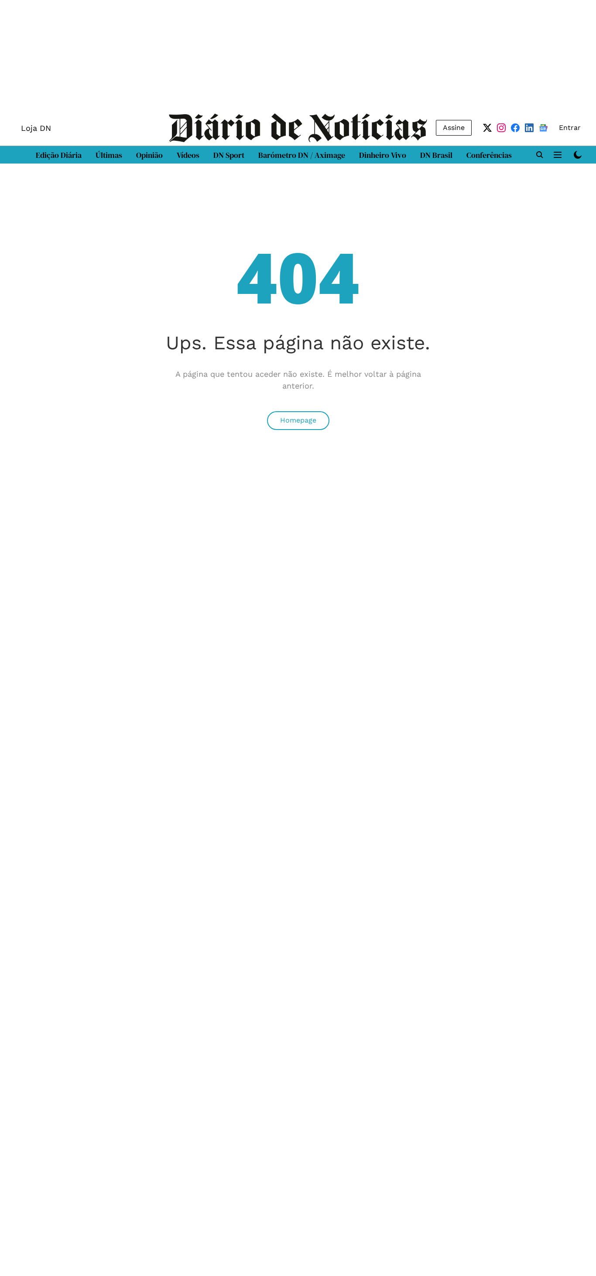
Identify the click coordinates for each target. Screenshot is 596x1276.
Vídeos (188, 155)
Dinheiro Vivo (382, 155)
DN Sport (228, 155)
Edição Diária (59, 155)
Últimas (109, 155)
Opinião (149, 155)
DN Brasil (436, 155)
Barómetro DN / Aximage (301, 155)
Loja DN (36, 128)
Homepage (298, 420)
